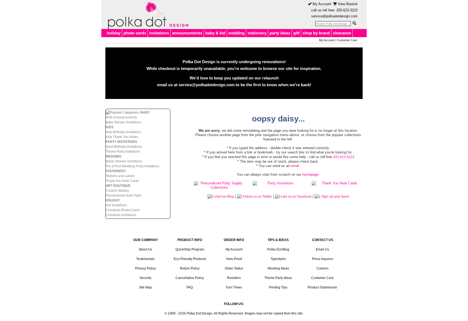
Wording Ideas (278, 268)
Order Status (234, 268)
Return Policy (190, 268)
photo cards (134, 33)
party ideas (279, 33)
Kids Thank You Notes (122, 137)
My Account (321, 4)
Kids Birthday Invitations (123, 132)
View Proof (234, 259)
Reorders (234, 278)
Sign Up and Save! (335, 196)
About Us (145, 249)
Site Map (145, 287)
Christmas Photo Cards (123, 210)
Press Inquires (322, 259)
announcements (187, 33)
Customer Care (347, 40)
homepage (310, 174)
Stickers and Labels (120, 176)
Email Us (322, 249)
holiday (114, 33)
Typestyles (278, 259)
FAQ (190, 287)
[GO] (354, 23)
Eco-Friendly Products (190, 259)
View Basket (347, 4)
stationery (257, 33)
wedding (236, 33)
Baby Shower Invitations (123, 122)
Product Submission (322, 287)
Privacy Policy (145, 268)
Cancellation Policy (190, 278)
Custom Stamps (117, 190)
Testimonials (145, 259)
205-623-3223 (347, 10)
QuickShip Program (190, 249)
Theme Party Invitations (123, 151)
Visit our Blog (224, 196)
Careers (323, 268)
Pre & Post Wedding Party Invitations (132, 166)
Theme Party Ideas (278, 278)
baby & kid (215, 33)
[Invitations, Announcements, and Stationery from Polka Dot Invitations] (146, 14)
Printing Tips (278, 287)
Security (145, 278)
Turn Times (234, 287)
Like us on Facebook (295, 196)
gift (296, 33)
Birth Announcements (121, 117)
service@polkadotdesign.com (334, 16)
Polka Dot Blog (278, 249)
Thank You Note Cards (122, 181)
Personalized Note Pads (123, 195)
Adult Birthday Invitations (124, 147)
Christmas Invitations (121, 215)
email (295, 166)
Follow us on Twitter (257, 196)
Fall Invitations (116, 205)
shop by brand (316, 33)
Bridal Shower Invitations (124, 161)
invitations (159, 33)
